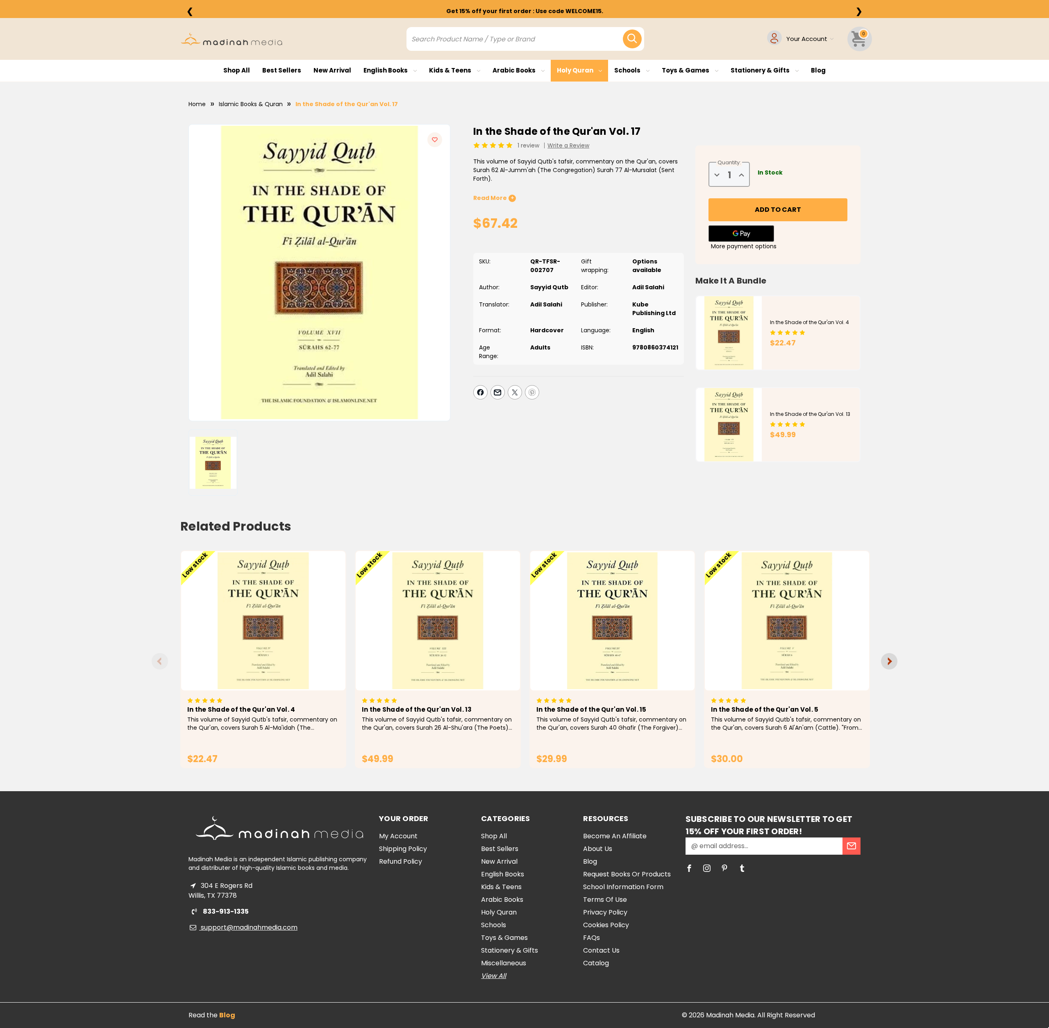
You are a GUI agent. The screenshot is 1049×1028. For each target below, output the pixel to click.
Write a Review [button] (568, 145)
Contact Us (601, 950)
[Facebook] (480, 392)
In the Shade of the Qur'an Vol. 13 (810, 414)
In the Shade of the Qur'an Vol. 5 (764, 709)
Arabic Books (515, 70)
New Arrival (332, 70)
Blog (818, 70)
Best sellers (281, 70)
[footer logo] (279, 828)
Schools (628, 70)
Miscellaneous (503, 963)
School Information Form (623, 887)
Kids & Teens (450, 70)
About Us (597, 848)
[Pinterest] (532, 392)
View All (493, 975)
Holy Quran (576, 70)
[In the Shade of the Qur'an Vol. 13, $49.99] (438, 620)
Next (889, 661)
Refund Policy (400, 861)
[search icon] (632, 39)
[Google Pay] (741, 233)
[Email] (497, 392)
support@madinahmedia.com (248, 927)
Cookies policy (606, 925)
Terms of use (605, 899)
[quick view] (252, 634)
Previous (160, 661)
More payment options (744, 246)
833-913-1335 (225, 911)
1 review (528, 145)
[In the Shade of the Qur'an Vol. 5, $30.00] (787, 620)
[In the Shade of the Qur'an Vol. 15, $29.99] (612, 620)
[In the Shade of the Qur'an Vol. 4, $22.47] (263, 620)
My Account (398, 836)
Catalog (596, 963)
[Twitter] (515, 392)
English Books (386, 70)
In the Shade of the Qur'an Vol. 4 (809, 322)
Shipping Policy (403, 848)
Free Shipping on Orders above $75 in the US (524, 11)
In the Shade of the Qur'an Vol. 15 (591, 709)
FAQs (591, 937)
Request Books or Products (627, 874)
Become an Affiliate (615, 836)
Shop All (236, 70)
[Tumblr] (742, 868)
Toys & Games (686, 70)
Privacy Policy (605, 912)
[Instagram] (707, 868)
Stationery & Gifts (761, 70)
